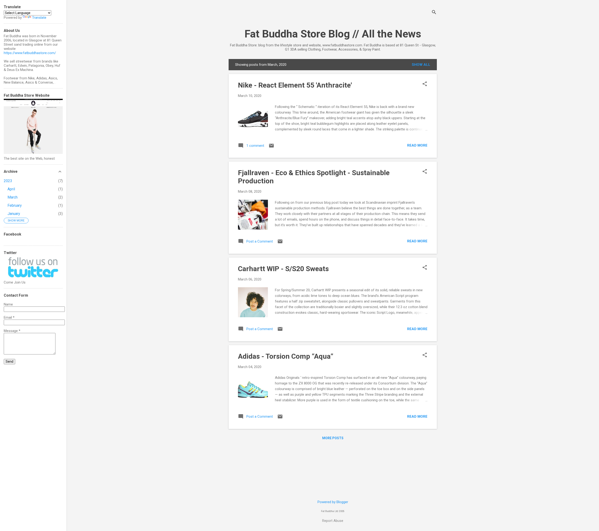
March (12, 197)
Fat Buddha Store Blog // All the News (333, 34)
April (11, 189)
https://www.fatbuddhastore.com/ (30, 53)
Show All (421, 65)
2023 (8, 181)
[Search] (434, 13)
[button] (424, 84)
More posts (332, 438)
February (14, 205)
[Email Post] (271, 147)
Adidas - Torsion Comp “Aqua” (285, 356)
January (13, 213)
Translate (39, 17)
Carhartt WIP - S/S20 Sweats (283, 269)
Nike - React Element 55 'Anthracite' (295, 85)
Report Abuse (332, 521)
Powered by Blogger (333, 502)
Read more (417, 145)
